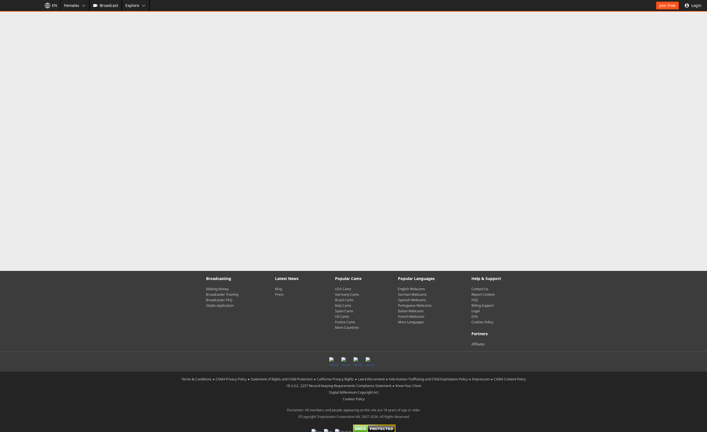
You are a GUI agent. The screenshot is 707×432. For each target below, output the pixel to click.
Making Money (217, 289)
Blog (278, 289)
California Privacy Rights (335, 379)
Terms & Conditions (196, 379)
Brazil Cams (344, 300)
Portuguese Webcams (415, 305)
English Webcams (411, 289)
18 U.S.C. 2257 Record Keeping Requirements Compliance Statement (338, 385)
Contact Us (479, 289)
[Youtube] (370, 361)
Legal (475, 311)
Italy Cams (343, 305)
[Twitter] (358, 361)
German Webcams (412, 294)
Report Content (483, 294)
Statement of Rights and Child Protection (282, 379)
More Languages (411, 322)
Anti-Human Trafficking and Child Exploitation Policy (428, 379)
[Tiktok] (333, 361)
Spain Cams (344, 311)
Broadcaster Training (222, 294)
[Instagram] (345, 361)
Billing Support (482, 305)
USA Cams (343, 289)
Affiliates (478, 344)
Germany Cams (347, 294)
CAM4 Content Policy (510, 379)
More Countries (347, 327)
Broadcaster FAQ (219, 300)
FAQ (474, 300)
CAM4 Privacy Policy (231, 379)
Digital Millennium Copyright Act (353, 392)
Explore (132, 5)
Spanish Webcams (412, 300)
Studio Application (220, 305)
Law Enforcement (371, 379)
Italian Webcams (411, 311)
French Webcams (411, 316)
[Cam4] (20, 5)
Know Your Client (408, 385)
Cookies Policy (482, 322)
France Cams (345, 322)
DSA (474, 316)
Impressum (481, 379)
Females (71, 5)
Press (279, 294)
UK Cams (342, 316)
